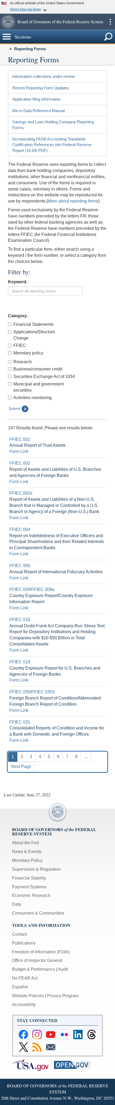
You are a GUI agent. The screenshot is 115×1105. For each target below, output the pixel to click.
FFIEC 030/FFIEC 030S (32, 692)
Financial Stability (29, 878)
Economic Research (31, 895)
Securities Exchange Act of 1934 (44, 376)
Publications (24, 943)
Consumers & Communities (38, 913)
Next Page (21, 766)
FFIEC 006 (19, 565)
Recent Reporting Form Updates (40, 88)
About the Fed (25, 842)
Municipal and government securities (38, 387)
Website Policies (28, 995)
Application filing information (36, 99)
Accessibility (24, 1004)
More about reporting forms (73, 201)
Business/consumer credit (37, 369)
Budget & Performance (33, 969)
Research (22, 362)
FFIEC (19, 345)
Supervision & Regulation (36, 869)
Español (20, 987)
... (85, 756)
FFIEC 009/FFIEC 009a (32, 589)
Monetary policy (28, 353)
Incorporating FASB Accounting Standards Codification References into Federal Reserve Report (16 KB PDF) (51, 145)
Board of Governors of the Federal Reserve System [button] (60, 21)
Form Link (18, 451)
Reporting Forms (30, 49)
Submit (14, 408)
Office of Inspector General (37, 960)
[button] (8, 22)
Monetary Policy (27, 860)
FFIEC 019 (19, 662)
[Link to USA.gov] (33, 1064)
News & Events (26, 851)
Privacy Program (63, 995)
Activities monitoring (32, 397)
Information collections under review (43, 76)
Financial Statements (33, 324)
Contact (19, 934)
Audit (63, 969)
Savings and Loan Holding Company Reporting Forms (53, 125)
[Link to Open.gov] (74, 1064)
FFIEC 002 (19, 463)
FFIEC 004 (19, 529)
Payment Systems (29, 887)
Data (16, 904)
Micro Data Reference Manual (38, 110)
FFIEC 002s (20, 493)
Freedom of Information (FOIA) (41, 952)
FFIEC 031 (19, 722)
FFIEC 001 (19, 439)
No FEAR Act (24, 978)
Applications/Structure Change (34, 335)
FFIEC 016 (19, 619)
